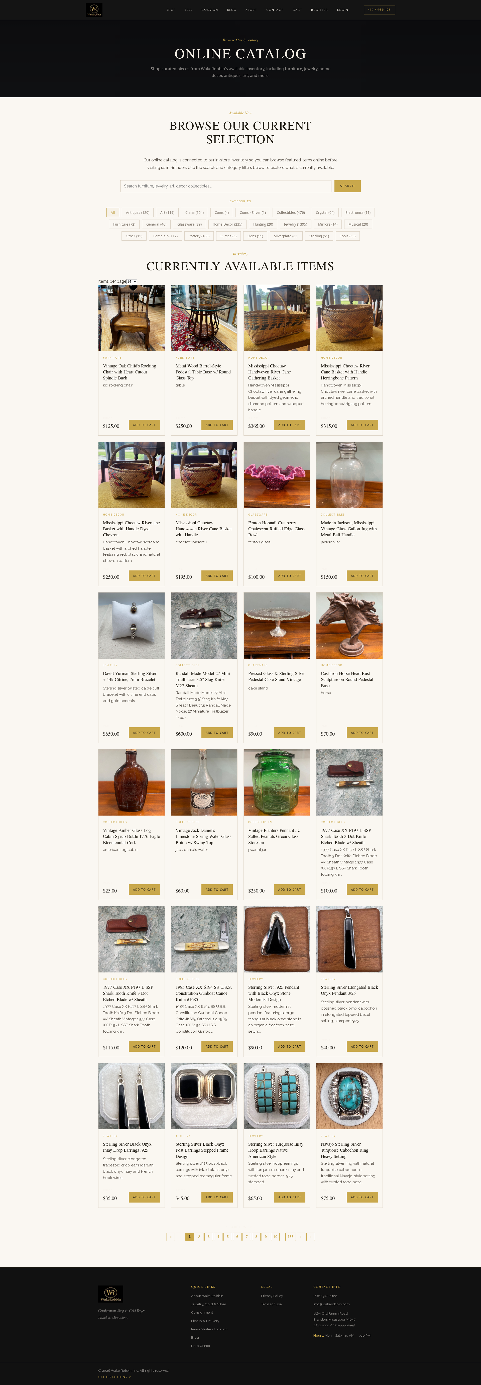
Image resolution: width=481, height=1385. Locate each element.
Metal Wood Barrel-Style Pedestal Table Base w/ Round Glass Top (203, 372)
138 (291, 1237)
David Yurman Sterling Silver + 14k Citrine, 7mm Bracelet (130, 676)
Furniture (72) (124, 224)
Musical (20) (358, 224)
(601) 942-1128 (379, 10)
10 (275, 1237)
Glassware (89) (189, 224)
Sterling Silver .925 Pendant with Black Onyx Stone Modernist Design (273, 993)
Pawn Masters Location (209, 1329)
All (113, 212)
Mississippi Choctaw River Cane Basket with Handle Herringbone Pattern (345, 372)
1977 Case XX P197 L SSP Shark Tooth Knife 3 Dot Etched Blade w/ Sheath (128, 993)
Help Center (200, 1346)
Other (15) (134, 236)
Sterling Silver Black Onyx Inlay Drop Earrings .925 (127, 1147)
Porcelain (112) (165, 236)
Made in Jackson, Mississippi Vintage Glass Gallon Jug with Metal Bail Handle (349, 529)
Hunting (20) (263, 224)
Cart (297, 10)
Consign (209, 10)
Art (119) (167, 212)
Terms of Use (271, 1304)
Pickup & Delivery (205, 1321)
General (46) (156, 224)
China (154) (194, 212)
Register (319, 10)
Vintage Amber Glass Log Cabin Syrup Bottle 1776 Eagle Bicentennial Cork (131, 836)
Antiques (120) (137, 212)
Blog (231, 10)
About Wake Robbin (207, 1296)
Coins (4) (222, 212)
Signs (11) (255, 236)
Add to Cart (144, 425)
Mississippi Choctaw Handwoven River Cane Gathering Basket (269, 372)
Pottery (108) (199, 236)
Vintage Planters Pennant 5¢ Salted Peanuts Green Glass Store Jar (274, 836)
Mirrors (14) (327, 224)
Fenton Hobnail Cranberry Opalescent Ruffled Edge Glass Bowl (276, 529)
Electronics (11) (358, 212)
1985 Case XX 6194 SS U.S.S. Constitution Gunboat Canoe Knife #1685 (204, 993)
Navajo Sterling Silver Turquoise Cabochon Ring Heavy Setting (344, 1150)
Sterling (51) (319, 236)
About (251, 10)
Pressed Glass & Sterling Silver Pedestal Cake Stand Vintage (276, 676)
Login (342, 10)
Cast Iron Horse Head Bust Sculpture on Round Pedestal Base (347, 679)
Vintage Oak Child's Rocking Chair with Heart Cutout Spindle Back (129, 372)
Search (347, 186)
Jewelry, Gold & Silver (208, 1304)
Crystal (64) (325, 212)
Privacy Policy (272, 1296)
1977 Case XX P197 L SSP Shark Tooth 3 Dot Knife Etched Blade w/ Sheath (346, 836)
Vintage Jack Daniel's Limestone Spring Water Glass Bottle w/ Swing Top (203, 836)
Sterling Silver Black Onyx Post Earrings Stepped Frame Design (202, 1150)
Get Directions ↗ (114, 1377)
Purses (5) (228, 236)
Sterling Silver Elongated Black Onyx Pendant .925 (349, 990)
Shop (171, 10)
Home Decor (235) (227, 224)
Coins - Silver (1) (253, 212)
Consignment (202, 1312)
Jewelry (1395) (295, 224)
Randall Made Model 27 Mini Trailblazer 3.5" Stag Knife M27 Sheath (203, 679)
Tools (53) (347, 236)
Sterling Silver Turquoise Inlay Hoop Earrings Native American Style (275, 1150)
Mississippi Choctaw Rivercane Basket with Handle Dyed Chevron (131, 529)
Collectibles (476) (291, 212)
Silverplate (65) (286, 236)
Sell (188, 10)
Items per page (112, 281)
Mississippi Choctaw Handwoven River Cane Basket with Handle (204, 529)
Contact (275, 10)
